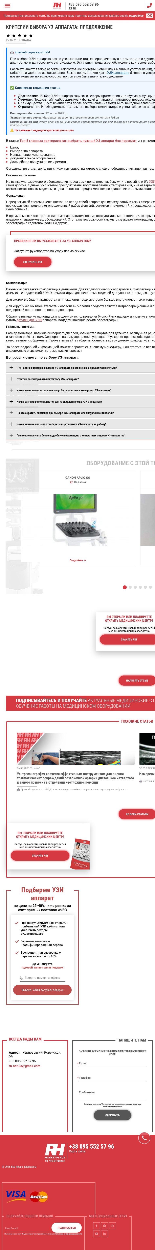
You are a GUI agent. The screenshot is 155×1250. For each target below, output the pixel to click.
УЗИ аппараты (118, 72)
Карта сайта (77, 1151)
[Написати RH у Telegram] (70, 8)
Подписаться (67, 1227)
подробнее (136, 15)
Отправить (112, 1115)
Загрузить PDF (33, 262)
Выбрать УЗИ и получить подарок (42, 990)
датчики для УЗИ (29, 320)
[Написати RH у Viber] (74, 8)
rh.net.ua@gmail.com (24, 1066)
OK (149, 15)
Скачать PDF (40, 855)
